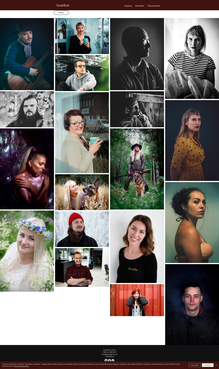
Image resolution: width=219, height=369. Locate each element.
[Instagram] (112, 360)
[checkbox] (5, 122)
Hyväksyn (208, 365)
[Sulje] (216, 365)
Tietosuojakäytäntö (21, 366)
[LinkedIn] (106, 360)
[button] (49, 122)
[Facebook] (109, 360)
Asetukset (195, 365)
